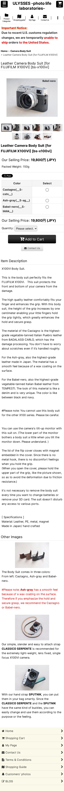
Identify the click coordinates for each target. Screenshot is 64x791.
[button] (4, 4)
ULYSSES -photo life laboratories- (32, 6)
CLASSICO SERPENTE (17, 648)
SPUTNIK (35, 694)
